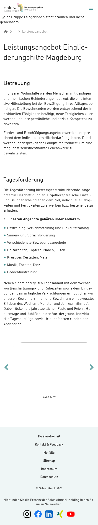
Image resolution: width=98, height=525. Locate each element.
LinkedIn (49, 514)
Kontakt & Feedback (49, 444)
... (15, 31)
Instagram (27, 514)
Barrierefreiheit (49, 436)
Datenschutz (49, 477)
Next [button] (92, 367)
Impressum (49, 469)
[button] (91, 8)
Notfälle (49, 452)
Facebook (38, 514)
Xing (60, 514)
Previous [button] (6, 367)
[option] (49, 368)
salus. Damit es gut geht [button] (31, 8)
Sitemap (49, 460)
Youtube (71, 514)
